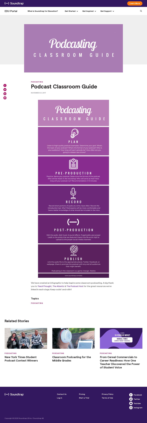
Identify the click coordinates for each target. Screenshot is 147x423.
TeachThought (45, 286)
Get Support (106, 11)
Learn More (135, 3)
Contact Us (61, 394)
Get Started (70, 11)
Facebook (138, 395)
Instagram (138, 408)
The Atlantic (58, 286)
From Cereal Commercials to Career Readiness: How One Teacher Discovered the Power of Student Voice (120, 362)
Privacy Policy (107, 394)
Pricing (82, 394)
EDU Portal (11, 10)
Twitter (137, 399)
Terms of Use (107, 398)
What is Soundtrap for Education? (43, 11)
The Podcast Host (74, 286)
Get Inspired (87, 11)
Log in (59, 398)
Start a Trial (84, 398)
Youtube (137, 403)
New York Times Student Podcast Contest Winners (21, 358)
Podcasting (37, 82)
